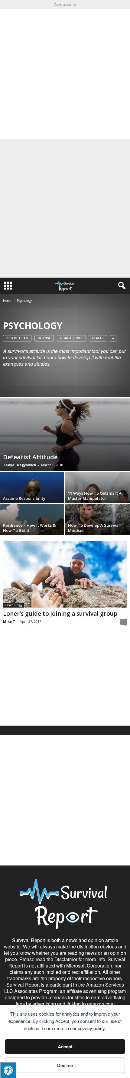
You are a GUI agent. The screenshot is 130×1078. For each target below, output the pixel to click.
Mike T (9, 621)
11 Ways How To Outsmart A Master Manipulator (95, 495)
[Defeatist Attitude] (65, 434)
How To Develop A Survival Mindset (94, 528)
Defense (44, 338)
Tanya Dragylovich (19, 465)
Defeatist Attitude (30, 457)
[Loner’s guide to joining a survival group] (65, 574)
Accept (65, 1046)
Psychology (13, 605)
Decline (65, 1065)
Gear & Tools (71, 338)
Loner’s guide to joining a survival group (60, 614)
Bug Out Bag (17, 338)
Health (98, 338)
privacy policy (91, 1028)
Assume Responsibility (24, 498)
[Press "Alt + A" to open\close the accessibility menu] (8, 1070)
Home (7, 300)
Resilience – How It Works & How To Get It (29, 528)
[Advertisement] (65, 74)
